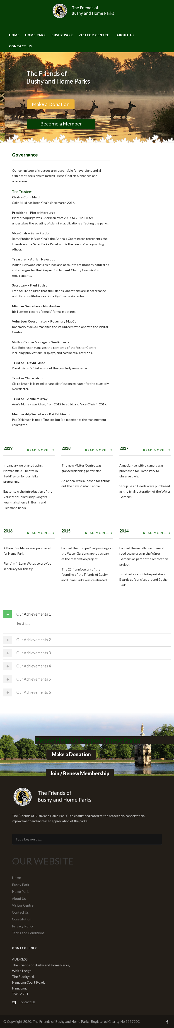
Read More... (39, 450)
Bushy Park (62, 35)
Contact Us (20, 46)
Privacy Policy (23, 926)
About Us (125, 35)
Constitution (21, 919)
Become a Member (57, 123)
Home (14, 35)
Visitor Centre (94, 35)
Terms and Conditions (28, 933)
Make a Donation (47, 104)
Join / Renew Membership (79, 773)
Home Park (35, 35)
